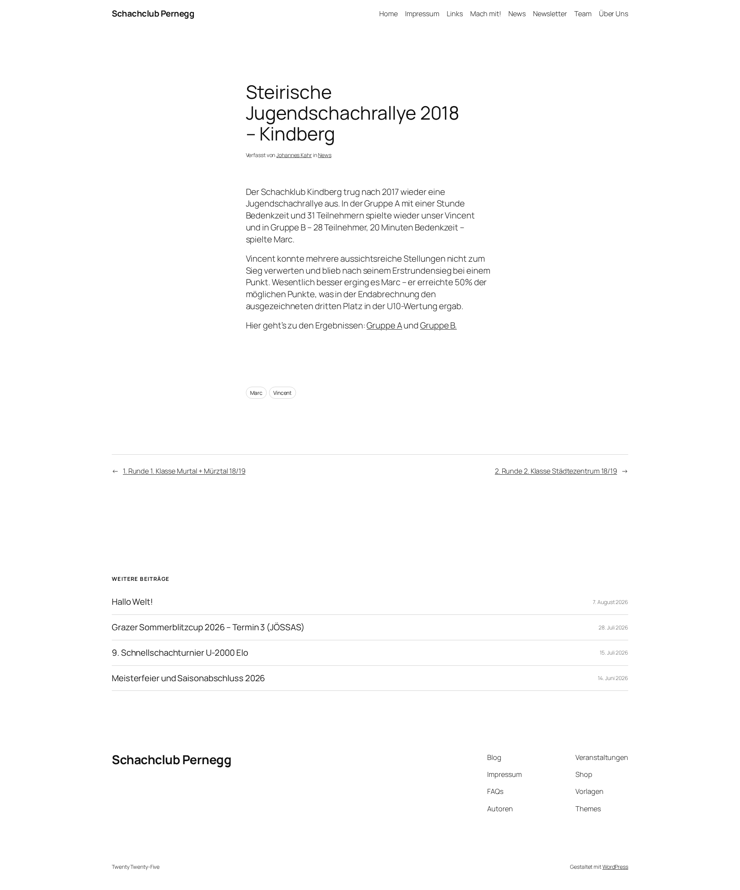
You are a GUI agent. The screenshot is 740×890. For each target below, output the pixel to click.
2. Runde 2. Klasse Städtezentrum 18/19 (556, 470)
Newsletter (550, 13)
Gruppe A (384, 325)
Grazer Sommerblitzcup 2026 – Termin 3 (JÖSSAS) (208, 627)
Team (583, 13)
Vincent (282, 392)
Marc (256, 392)
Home (388, 13)
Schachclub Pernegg (153, 13)
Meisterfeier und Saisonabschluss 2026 (188, 678)
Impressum (422, 13)
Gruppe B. (438, 325)
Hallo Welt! (132, 602)
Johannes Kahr (294, 155)
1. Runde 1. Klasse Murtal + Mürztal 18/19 (184, 470)
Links (455, 13)
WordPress (615, 866)
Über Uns (613, 13)
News (517, 13)
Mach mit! (485, 13)
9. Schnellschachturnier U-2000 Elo (180, 653)
